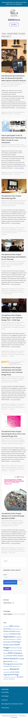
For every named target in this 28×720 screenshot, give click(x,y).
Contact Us (4, 700)
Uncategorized (4, 86)
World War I (8, 232)
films (17, 227)
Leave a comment (8, 293)
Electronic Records (9, 639)
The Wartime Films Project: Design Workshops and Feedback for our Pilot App (13, 257)
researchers (16, 231)
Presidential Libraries (9, 666)
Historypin (10, 112)
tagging (6, 674)
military (6, 650)
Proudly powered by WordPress (9, 715)
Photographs (17, 84)
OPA (19, 658)
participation (15, 661)
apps (6, 112)
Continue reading (21, 107)
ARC (11, 626)
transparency (12, 677)
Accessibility (5, 692)
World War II (15, 232)
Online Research (10, 658)
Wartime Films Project (6, 113)
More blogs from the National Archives (12, 704)
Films (8, 146)
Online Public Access (15, 656)
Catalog (3, 324)
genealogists (7, 642)
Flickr (19, 639)
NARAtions (14, 19)
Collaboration (6, 634)
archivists (7, 629)
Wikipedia (20, 677)
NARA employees (15, 653)
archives (16, 626)
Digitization (4, 84)
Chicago (20, 629)
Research (16, 203)
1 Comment (11, 356)
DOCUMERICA (18, 637)
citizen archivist (9, 631)
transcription (6, 677)
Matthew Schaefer (16, 82)
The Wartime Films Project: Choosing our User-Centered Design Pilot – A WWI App (11, 317)
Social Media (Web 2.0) (17, 264)
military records (14, 650)
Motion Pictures (5, 229)
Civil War (18, 631)
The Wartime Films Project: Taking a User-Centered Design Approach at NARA (12, 516)
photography (13, 467)
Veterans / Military (13, 86)
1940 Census (6, 626)
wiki (16, 677)
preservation (20, 229)
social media (14, 672)
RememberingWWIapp (19, 112)
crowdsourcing (14, 634)
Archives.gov (5, 696)
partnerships (10, 84)
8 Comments (12, 552)
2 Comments (17, 174)
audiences (7, 227)
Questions (10, 203)
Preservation (4, 203)
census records (15, 629)
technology (14, 675)
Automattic (14, 717)
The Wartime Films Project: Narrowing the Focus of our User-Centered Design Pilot (13, 434)
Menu (15, 24)
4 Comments (17, 113)
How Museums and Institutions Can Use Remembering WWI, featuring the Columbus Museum (13, 78)
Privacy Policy (5, 707)
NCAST (5, 655)
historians (13, 647)
